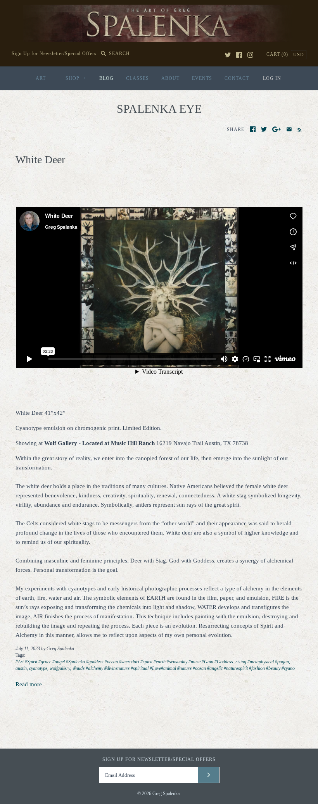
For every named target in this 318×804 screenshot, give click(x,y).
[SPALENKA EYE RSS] (298, 129)
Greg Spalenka (166, 793)
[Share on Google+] (276, 129)
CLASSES (137, 78)
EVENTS (202, 78)
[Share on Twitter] (264, 129)
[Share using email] (289, 129)
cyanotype (38, 668)
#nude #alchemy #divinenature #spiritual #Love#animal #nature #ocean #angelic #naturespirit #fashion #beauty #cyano (183, 668)
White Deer (40, 160)
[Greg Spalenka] (159, 9)
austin (21, 668)
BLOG (106, 78)
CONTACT (237, 78)
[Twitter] (228, 55)
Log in (272, 78)
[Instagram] (250, 55)
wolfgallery (60, 668)
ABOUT (170, 78)
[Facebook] (239, 55)
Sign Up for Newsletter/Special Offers (54, 53)
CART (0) (278, 54)
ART (44, 78)
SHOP (76, 78)
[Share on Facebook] (253, 129)
